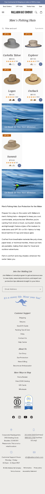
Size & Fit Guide (22, 326)
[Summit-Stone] (13, 165)
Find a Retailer (22, 377)
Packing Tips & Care (22, 330)
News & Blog (22, 362)
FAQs (22, 334)
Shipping (22, 318)
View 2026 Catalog (22, 381)
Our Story (22, 353)
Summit (11, 157)
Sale (40, 6)
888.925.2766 (30, 438)
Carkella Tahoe (12, 55)
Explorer (33, 55)
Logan (12, 91)
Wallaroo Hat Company (14, 468)
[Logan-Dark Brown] (13, 100)
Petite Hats (31, 6)
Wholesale (22, 389)
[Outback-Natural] (31, 100)
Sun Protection (22, 358)
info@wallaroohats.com (34, 457)
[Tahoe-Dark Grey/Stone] (10, 64)
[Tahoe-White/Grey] (13, 64)
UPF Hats (19, 6)
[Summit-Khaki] (10, 165)
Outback (33, 91)
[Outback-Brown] (34, 100)
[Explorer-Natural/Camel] (34, 64)
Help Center (22, 342)
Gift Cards (22, 385)
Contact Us (22, 338)
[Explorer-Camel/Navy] (31, 64)
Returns (22, 322)
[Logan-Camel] (10, 100)
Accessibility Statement (30, 471)
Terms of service (15, 471)
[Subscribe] (40, 289)
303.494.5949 (30, 435)
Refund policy (28, 468)
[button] (3, 12)
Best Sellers (7, 6)
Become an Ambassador (22, 366)
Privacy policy (38, 468)
